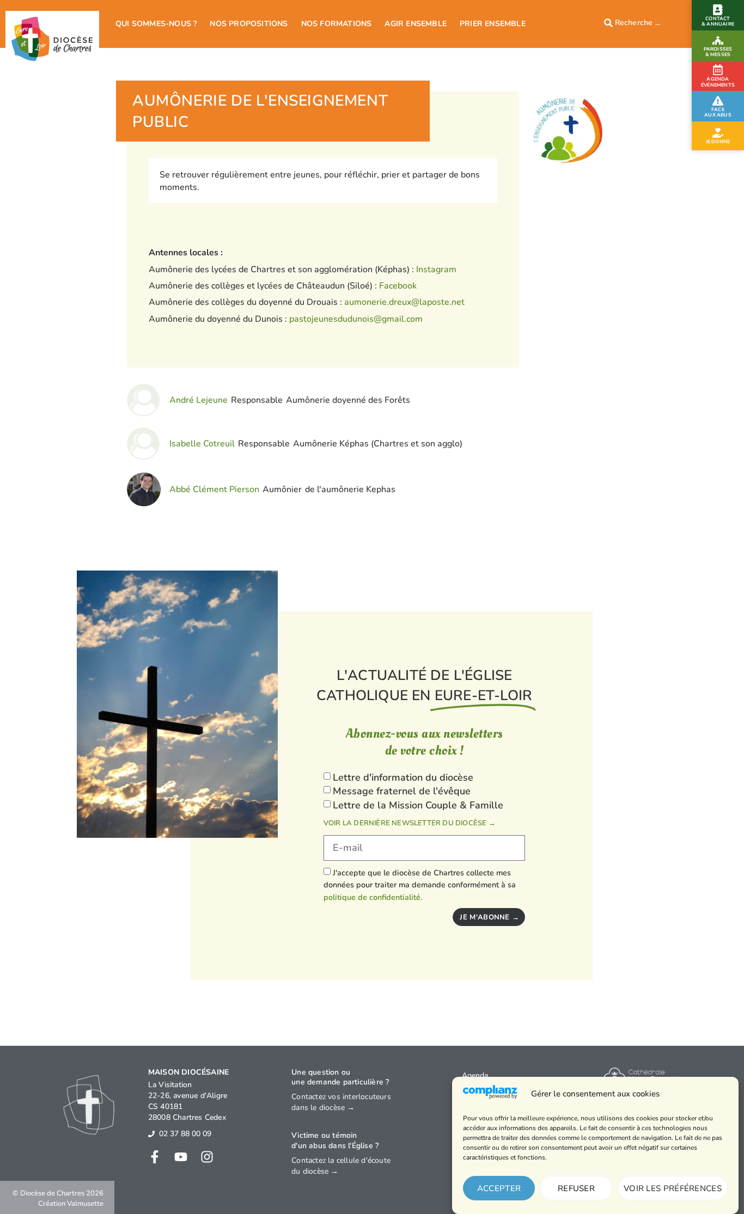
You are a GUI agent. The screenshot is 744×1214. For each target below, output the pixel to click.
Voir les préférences (673, 1188)
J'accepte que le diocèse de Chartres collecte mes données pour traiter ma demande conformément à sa (420, 885)
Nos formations (336, 24)
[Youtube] (180, 1156)
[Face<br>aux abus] (717, 100)
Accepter (499, 1188)
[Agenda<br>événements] (717, 69)
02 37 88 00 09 (185, 1134)
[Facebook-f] (154, 1156)
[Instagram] (207, 1156)
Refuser (576, 1188)
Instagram (436, 269)
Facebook (398, 286)
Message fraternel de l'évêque (402, 791)
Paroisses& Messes (718, 52)
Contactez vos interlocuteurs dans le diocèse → (341, 1102)
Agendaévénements (718, 82)
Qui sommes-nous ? (156, 24)
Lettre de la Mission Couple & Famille (418, 805)
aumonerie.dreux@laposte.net (404, 302)
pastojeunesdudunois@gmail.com (356, 319)
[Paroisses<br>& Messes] (717, 40)
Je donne (718, 141)
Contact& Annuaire (718, 21)
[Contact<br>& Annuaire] (717, 9)
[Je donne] (717, 132)
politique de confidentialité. (373, 897)
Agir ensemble (416, 24)
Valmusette (85, 1204)
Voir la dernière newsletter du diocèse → (410, 823)
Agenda (475, 1075)
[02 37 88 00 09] (151, 1134)
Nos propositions (249, 24)
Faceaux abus (717, 112)
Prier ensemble (493, 24)
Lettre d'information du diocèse (403, 777)
